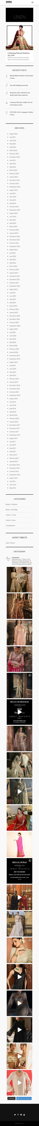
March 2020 (13, 345)
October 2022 (14, 243)
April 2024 (13, 203)
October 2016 (14, 471)
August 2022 (14, 249)
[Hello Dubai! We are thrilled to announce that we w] (19, 606)
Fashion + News (11, 520)
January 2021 (14, 312)
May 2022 (13, 259)
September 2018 (15, 395)
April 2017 (13, 451)
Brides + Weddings (12, 509)
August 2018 (14, 398)
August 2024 (14, 190)
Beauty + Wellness (11, 504)
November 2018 (15, 388)
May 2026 (13, 144)
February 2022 (14, 269)
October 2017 (14, 432)
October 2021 (14, 283)
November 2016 (15, 468)
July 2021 (13, 293)
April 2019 (13, 375)
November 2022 (15, 240)
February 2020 (14, 349)
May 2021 (13, 299)
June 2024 (13, 197)
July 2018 (13, 402)
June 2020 (13, 336)
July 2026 (13, 137)
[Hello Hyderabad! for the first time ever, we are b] (19, 579)
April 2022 (13, 263)
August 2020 (14, 329)
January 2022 (14, 273)
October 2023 (14, 206)
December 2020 (15, 316)
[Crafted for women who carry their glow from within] (19, 1003)
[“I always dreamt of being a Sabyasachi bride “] (19, 818)
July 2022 (13, 253)
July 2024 (13, 193)
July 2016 (13, 481)
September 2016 (15, 475)
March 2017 (13, 455)
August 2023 (14, 213)
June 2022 (13, 256)
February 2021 (14, 309)
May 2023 (13, 220)
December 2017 (15, 425)
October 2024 (14, 183)
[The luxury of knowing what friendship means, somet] (19, 1030)
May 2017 (13, 448)
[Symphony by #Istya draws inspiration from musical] (19, 977)
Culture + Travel (11, 515)
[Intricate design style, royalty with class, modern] (19, 632)
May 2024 (13, 200)
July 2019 (13, 365)
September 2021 (15, 286)
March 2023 (13, 226)
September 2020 (15, 326)
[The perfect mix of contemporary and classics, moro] (19, 1056)
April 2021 (13, 302)
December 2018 (15, 385)
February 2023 (14, 230)
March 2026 (13, 150)
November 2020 (15, 319)
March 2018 (13, 415)
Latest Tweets (19, 537)
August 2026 (14, 134)
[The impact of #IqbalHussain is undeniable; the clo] (19, 897)
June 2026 (13, 140)
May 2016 (13, 488)
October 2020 (14, 322)
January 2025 (14, 177)
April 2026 (13, 147)
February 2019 (14, 379)
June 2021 (13, 296)
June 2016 (13, 484)
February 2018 (14, 418)
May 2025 (13, 163)
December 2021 (15, 276)
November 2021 (15, 279)
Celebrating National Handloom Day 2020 (19, 54)
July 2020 (13, 332)
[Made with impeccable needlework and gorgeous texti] (19, 924)
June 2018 (13, 405)
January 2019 (14, 382)
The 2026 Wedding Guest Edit (19, 85)
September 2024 (15, 187)
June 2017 (13, 445)
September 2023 (15, 210)
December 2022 (15, 236)
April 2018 (13, 412)
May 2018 (13, 408)
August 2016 (14, 478)
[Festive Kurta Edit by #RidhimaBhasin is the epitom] (19, 1082)
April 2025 (13, 167)
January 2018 (14, 422)
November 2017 (15, 428)
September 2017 (15, 435)
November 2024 (15, 180)
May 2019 (13, 372)
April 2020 (13, 342)
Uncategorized (10, 525)
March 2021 (13, 306)
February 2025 (14, 173)
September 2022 (15, 246)
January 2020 (14, 352)
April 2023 (13, 223)
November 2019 (15, 355)
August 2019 (14, 362)
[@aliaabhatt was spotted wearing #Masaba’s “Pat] (19, 844)
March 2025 (13, 170)
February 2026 (14, 154)
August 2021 (14, 289)
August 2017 (14, 438)
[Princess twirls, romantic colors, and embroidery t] (19, 659)
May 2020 (13, 339)
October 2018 (14, 392)
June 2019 (13, 369)
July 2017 (13, 441)
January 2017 (14, 461)
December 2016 (15, 465)
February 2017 (14, 458)
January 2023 (14, 233)
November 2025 (15, 157)
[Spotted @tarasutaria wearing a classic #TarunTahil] (19, 950)
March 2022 (13, 266)
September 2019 (15, 359)
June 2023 (13, 216)
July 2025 (13, 160)
